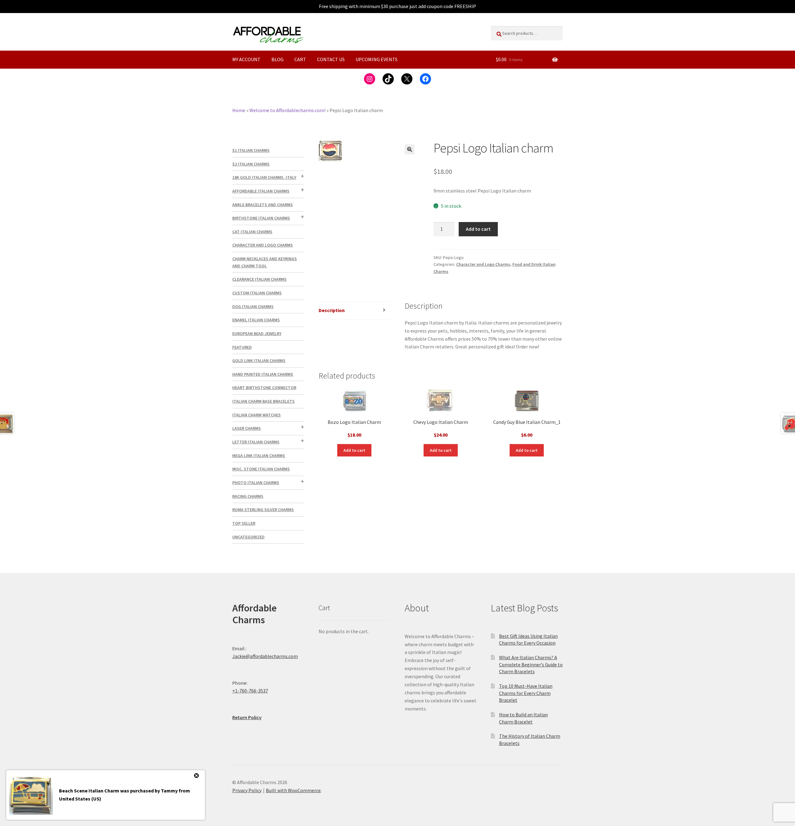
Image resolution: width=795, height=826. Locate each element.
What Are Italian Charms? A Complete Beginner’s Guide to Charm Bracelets (531, 664)
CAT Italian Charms (252, 231)
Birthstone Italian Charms (261, 218)
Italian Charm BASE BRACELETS (263, 401)
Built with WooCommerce (293, 790)
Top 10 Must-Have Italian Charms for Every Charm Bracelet (525, 693)
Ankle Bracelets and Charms (262, 204)
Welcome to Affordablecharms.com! (287, 110)
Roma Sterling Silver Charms (263, 509)
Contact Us (331, 59)
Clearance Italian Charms (259, 279)
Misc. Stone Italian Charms (261, 469)
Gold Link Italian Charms (258, 360)
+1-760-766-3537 (250, 691)
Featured (242, 347)
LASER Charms (246, 428)
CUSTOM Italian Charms (257, 293)
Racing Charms (247, 496)
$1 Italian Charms (251, 150)
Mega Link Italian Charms (258, 455)
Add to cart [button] (354, 450)
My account (246, 59)
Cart (300, 59)
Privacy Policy (246, 790)
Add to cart (478, 229)
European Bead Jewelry (256, 333)
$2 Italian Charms (251, 164)
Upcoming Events (377, 59)
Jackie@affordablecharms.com (265, 656)
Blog (277, 59)
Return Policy (246, 717)
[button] (410, 149)
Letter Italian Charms (255, 442)
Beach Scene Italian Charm (89, 790)
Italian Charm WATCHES (256, 415)
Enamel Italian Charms (256, 320)
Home (238, 110)
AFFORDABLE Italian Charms (260, 191)
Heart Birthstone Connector (264, 387)
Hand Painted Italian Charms (262, 374)
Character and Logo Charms (483, 264)
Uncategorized (248, 537)
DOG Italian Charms (253, 306)
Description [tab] (332, 310)
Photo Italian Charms (255, 482)
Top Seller (243, 523)
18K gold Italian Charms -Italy (264, 177)
